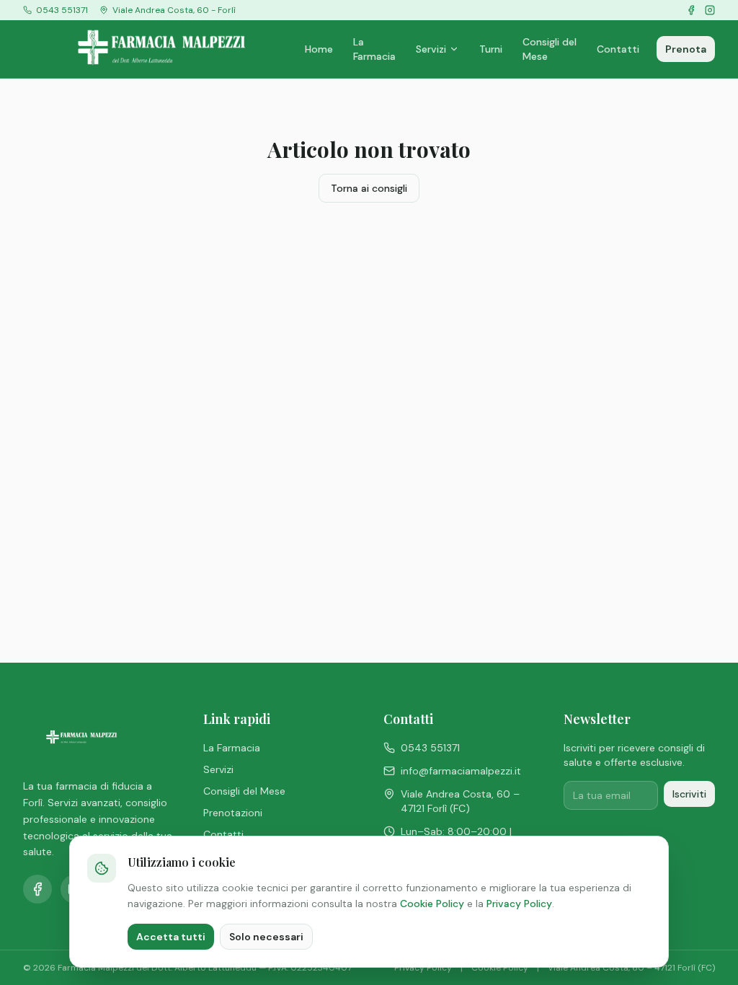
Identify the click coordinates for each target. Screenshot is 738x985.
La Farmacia (374, 49)
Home (319, 49)
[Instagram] (710, 10)
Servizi (431, 49)
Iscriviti (689, 793)
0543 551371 (430, 747)
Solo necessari (266, 936)
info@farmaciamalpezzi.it (461, 770)
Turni (490, 49)
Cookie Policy (432, 903)
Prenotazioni (232, 812)
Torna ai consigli (369, 188)
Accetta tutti (170, 936)
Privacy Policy (519, 903)
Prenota (685, 49)
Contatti (618, 49)
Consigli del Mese (550, 49)
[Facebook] (691, 10)
